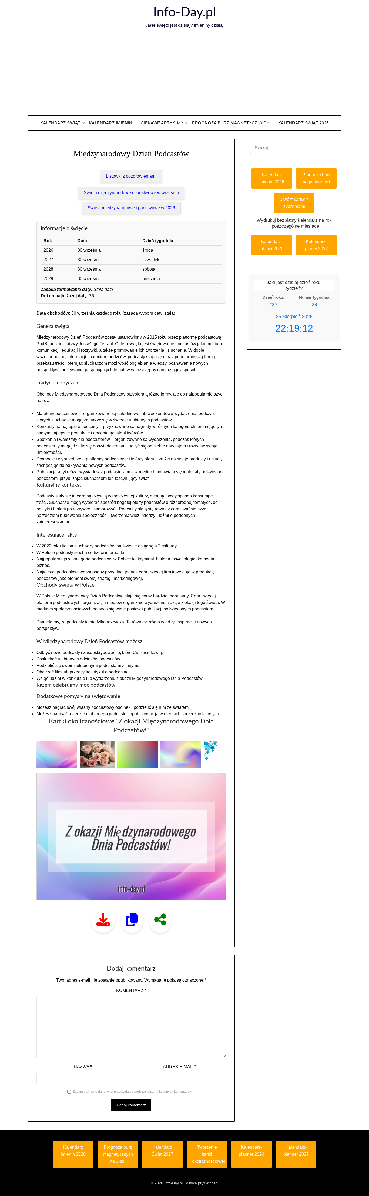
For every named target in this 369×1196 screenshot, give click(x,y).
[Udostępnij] (160, 920)
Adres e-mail (179, 1066)
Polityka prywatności (201, 1183)
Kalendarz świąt (60, 123)
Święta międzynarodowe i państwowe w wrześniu (131, 192)
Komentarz (131, 990)
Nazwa (83, 1066)
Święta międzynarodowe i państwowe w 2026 (131, 207)
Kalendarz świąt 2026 (303, 123)
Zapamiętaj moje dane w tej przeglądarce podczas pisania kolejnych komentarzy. (132, 1092)
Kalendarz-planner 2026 (251, 1151)
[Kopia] (132, 920)
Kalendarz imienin (110, 123)
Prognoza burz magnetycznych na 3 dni (118, 1154)
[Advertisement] (184, 72)
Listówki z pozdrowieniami (131, 176)
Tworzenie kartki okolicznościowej (208, 1154)
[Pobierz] (103, 920)
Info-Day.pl (184, 12)
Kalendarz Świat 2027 (162, 1151)
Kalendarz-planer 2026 (271, 245)
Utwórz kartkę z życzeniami (294, 203)
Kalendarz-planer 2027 (316, 245)
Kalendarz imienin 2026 (271, 178)
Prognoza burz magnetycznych (231, 123)
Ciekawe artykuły (162, 123)
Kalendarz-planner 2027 (296, 1151)
